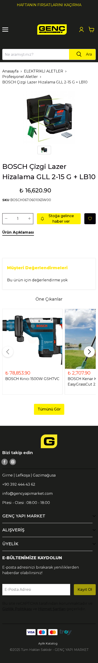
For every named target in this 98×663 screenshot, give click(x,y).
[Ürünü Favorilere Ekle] (90, 218)
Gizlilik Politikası (17, 609)
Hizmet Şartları (52, 609)
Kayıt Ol (84, 589)
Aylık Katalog (47, 643)
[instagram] (13, 462)
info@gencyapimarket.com (27, 493)
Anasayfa (10, 71)
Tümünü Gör (49, 409)
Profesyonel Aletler (20, 77)
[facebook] (4, 462)
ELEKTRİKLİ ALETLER (43, 71)
